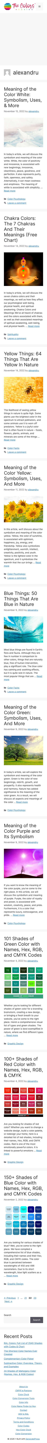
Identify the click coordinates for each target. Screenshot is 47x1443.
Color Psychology (16, 199)
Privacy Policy (23, 1418)
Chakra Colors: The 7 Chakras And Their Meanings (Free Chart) (20, 229)
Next (8, 1301)
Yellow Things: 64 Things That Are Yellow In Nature (23, 359)
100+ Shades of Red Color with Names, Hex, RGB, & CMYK (23, 1067)
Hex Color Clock (23, 1429)
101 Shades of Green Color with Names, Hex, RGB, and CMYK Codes (23, 947)
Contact (23, 1410)
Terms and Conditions (23, 1422)
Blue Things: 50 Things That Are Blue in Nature (21, 598)
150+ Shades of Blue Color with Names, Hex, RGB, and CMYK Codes (23, 1185)
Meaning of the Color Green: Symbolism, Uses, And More (23, 715)
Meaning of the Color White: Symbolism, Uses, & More (23, 97)
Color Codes (23, 1426)
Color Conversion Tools (23, 1398)
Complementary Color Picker (19, 1358)
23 (35, 1298)
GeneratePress (33, 1439)
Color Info (23, 1402)
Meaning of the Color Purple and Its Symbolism (22, 831)
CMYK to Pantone (23, 1390)
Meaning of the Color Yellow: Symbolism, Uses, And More (23, 476)
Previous (10, 1298)
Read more (9, 191)
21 (25, 1298)
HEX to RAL (23, 1414)
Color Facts (13, 448)
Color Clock (23, 1394)
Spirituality (12, 334)
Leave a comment (16, 203)
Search (7, 1315)
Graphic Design (15, 1043)
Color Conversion (23, 1433)
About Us (23, 1386)
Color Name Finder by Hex (23, 1406)
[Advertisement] (23, 37)
